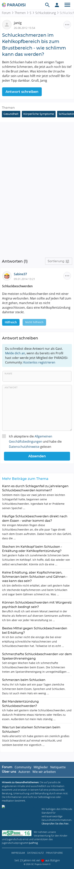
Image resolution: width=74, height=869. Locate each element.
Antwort (11, 387)
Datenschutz (35, 852)
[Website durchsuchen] (47, 5)
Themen (20, 13)
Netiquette (58, 767)
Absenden (37, 456)
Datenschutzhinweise (24, 447)
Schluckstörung (45, 13)
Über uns (9, 771)
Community (23, 767)
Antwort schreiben (22, 92)
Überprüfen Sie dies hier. (55, 823)
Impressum (18, 852)
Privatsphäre (54, 852)
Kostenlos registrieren (39, 362)
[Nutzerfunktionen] (57, 5)
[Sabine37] (8, 275)
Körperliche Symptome (38, 113)
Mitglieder (41, 767)
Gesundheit (11, 113)
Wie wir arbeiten (44, 772)
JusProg (33, 843)
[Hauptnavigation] (67, 5)
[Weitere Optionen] (67, 24)
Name (8, 373)
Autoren (24, 772)
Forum (6, 13)
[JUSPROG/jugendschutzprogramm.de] (16, 833)
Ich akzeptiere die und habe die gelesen (35, 441)
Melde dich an (15, 353)
